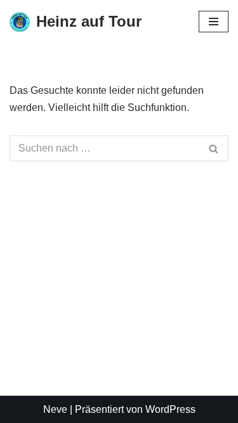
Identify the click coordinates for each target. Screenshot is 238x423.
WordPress (170, 409)
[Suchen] (214, 148)
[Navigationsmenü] (213, 21)
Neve (55, 409)
